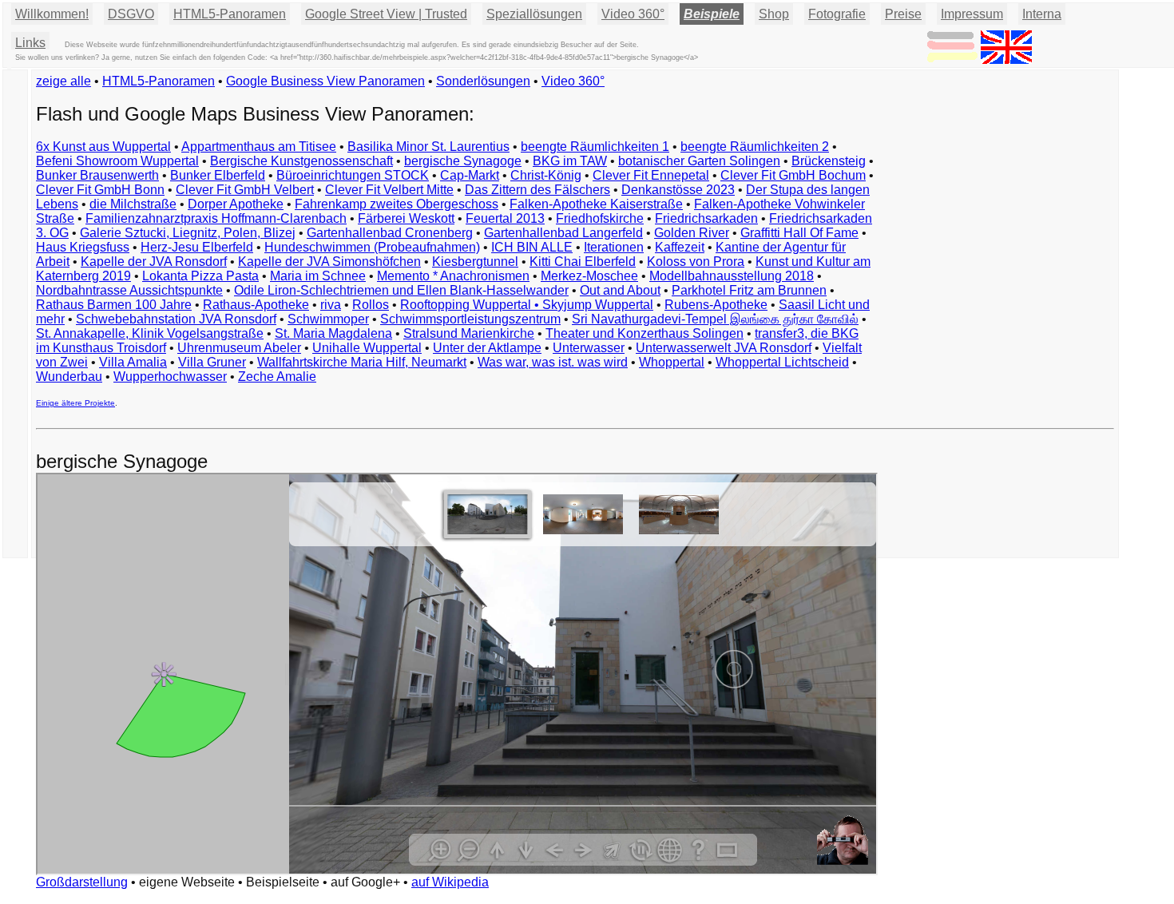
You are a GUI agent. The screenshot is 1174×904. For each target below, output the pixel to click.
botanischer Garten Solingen (699, 161)
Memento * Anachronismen (453, 276)
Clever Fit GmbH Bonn (100, 189)
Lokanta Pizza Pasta (200, 276)
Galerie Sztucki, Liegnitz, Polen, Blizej (187, 233)
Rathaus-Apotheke (256, 304)
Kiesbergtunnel (475, 261)
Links (30, 43)
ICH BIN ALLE (532, 247)
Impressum (972, 14)
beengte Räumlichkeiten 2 (754, 146)
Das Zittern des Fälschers (537, 189)
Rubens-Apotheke (715, 304)
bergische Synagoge (463, 161)
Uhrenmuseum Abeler (239, 348)
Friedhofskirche (600, 218)
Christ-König (545, 175)
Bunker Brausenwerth (97, 175)
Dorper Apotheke (236, 204)
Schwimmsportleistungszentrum (470, 319)
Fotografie (837, 14)
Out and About (620, 290)
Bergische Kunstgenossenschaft (301, 161)
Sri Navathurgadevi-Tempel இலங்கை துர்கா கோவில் (715, 319)
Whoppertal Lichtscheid (782, 362)
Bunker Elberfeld (217, 175)
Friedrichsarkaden (706, 218)
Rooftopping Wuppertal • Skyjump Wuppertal (526, 304)
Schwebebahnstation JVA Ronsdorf (176, 319)
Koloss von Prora (695, 261)
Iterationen (614, 247)
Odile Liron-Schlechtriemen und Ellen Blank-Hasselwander (401, 290)
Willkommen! (52, 14)
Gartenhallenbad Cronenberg (390, 233)
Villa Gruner (212, 362)
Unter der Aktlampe (487, 348)
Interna (1041, 14)
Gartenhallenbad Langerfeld (563, 233)
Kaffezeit (679, 247)
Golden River (691, 233)
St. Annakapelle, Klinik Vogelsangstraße (150, 333)
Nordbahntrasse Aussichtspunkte (129, 290)
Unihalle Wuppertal (367, 348)
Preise (903, 14)
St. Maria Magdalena (333, 333)
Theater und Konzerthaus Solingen (644, 333)
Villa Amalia (133, 362)
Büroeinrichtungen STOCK (352, 175)
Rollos (370, 304)
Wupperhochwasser (170, 376)
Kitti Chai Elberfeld (582, 261)
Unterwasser (589, 348)
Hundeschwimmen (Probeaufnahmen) (372, 247)
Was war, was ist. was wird (553, 362)
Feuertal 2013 (505, 218)
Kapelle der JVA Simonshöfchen (329, 261)
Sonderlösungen (483, 81)
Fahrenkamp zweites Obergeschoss (396, 204)
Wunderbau (69, 376)
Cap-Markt (469, 175)
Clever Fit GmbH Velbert (245, 189)
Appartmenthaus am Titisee (258, 146)
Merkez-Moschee (589, 276)
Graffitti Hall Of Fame (799, 233)
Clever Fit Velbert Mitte (389, 189)
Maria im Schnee (318, 276)
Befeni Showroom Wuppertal (117, 161)
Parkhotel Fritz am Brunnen (749, 290)
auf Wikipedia (450, 882)
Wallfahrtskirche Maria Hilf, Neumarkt (361, 362)
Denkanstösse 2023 (678, 189)
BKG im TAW (570, 161)
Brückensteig (828, 161)
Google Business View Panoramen (325, 81)
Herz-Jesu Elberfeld (197, 247)
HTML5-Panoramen (229, 14)
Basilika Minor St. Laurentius (428, 146)
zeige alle (63, 81)
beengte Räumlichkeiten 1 (595, 146)
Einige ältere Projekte (75, 402)
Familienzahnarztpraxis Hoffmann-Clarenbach (216, 218)
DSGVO (131, 14)
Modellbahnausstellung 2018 (731, 276)
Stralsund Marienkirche (468, 333)
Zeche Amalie (277, 376)
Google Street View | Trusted (386, 14)
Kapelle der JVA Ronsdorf (154, 261)
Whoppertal (671, 362)
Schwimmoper (328, 319)
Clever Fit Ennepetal (651, 175)
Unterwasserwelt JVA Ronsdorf (723, 348)
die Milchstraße (132, 204)
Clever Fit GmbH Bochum (793, 175)
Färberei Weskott (406, 218)
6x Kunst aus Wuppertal (103, 146)
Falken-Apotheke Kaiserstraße (596, 204)
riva (330, 304)
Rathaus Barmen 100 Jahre (114, 304)
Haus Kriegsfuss (82, 247)
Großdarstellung (82, 882)
